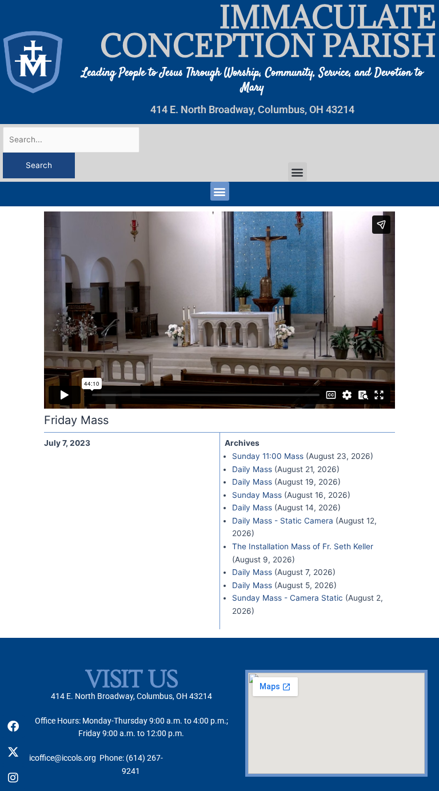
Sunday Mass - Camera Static (287, 597)
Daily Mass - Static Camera (282, 520)
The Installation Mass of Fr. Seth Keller (302, 546)
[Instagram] (13, 777)
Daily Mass (252, 469)
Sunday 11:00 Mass (268, 456)
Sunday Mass (257, 495)
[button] (297, 171)
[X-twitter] (13, 752)
